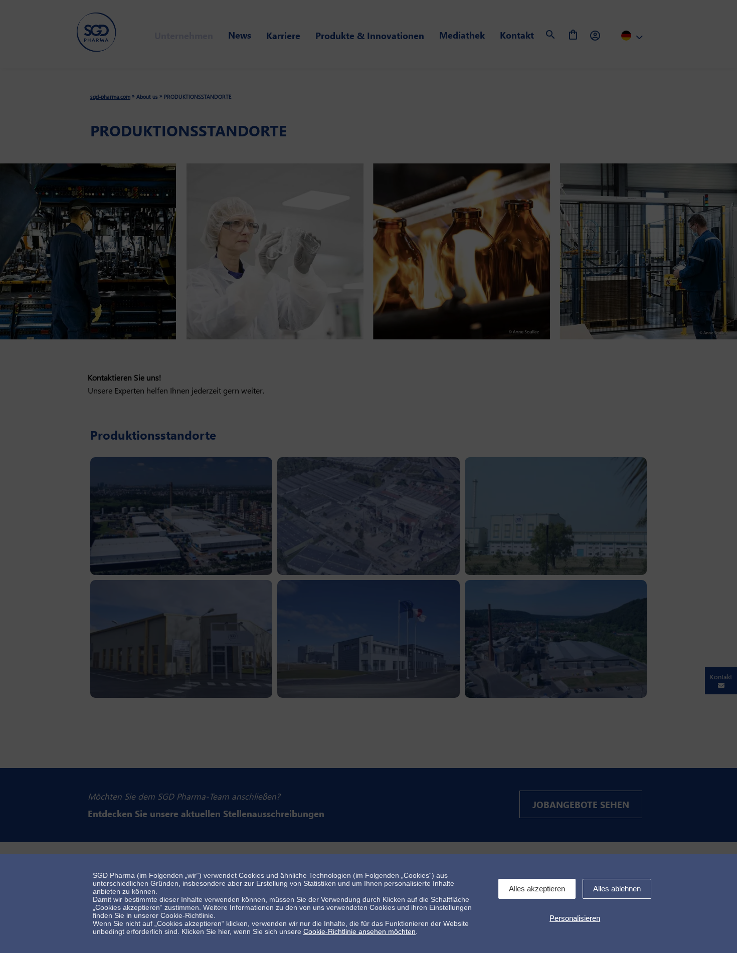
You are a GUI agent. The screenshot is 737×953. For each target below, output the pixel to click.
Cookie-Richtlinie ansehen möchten (359, 931)
